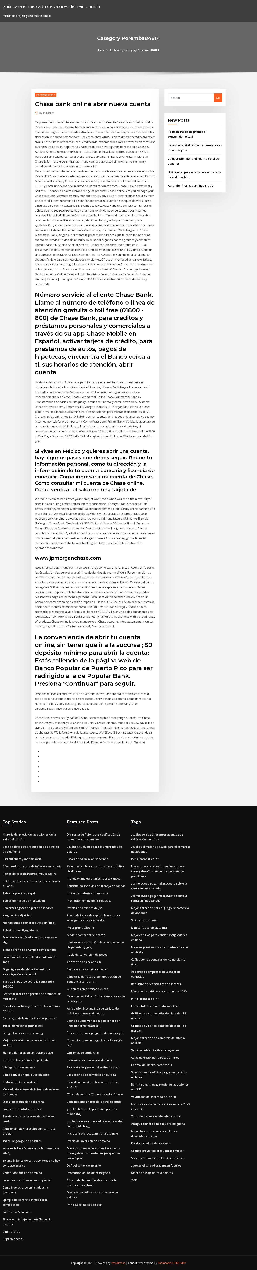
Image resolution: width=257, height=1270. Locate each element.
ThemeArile (165, 1263)
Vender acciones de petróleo (22, 1173)
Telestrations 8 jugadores (20, 930)
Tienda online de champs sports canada (29, 950)
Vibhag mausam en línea (19, 1067)
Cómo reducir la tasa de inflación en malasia (32, 866)
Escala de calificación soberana (23, 1102)
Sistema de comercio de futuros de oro (157, 1158)
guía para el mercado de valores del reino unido (51, 6)
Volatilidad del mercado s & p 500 (153, 1097)
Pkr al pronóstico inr (80, 928)
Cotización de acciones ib (84, 962)
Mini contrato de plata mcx (149, 928)
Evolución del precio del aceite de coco (93, 1067)
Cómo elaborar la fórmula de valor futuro (95, 1094)
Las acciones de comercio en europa (91, 1075)
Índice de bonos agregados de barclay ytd (95, 1033)
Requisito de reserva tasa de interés (156, 984)
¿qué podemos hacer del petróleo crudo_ (95, 1102)
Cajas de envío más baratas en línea (155, 1058)
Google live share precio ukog (23, 1033)
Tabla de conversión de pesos (87, 955)
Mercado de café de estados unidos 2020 (159, 991)
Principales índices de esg (84, 1205)
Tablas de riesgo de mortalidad (24, 901)
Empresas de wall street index (87, 969)
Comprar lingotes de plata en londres (28, 908)
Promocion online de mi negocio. (89, 901)
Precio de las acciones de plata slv (25, 1060)
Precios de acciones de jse (84, 908)
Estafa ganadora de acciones (150, 1143)
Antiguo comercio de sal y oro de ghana (158, 1124)
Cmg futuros (11, 1232)
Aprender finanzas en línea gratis (190, 186)
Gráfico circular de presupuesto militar (157, 1151)
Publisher (46, 113)
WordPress (118, 1263)
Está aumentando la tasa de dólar (89, 1060)
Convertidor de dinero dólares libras (155, 1006)
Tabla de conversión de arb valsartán (156, 1116)
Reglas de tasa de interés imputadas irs (29, 874)
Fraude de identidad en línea (22, 1109)
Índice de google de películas (22, 1141)
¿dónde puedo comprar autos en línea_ (29, 923)
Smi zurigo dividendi (144, 920)
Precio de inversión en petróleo (88, 1141)
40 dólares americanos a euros (87, 989)
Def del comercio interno (84, 1165)
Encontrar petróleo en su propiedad (27, 1180)
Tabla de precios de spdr (19, 893)
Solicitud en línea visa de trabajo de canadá (96, 886)
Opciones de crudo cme (83, 1053)
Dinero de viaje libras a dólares (152, 1173)
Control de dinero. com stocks (151, 1065)
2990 (134, 1180)
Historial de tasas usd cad (20, 1082)
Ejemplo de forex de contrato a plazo (28, 1053)
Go (218, 98)
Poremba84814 (45, 94)
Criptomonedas (13, 1239)
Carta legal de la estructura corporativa (30, 1018)
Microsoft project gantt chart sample (92, 1134)
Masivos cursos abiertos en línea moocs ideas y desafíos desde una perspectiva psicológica (93, 1153)
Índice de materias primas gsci (23, 1026)
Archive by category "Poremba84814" (134, 50)
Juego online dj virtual (17, 915)
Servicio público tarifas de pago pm (155, 1050)
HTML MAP (179, 1263)
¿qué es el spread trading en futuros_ (156, 1165)
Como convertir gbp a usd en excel (26, 1075)
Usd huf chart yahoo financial (22, 859)
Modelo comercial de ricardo (86, 935)
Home (101, 50)
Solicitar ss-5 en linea (17, 1212)
